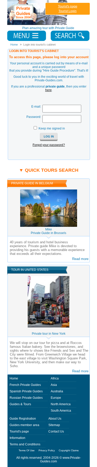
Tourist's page (67, 6)
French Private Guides (25, 385)
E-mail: (36, 106)
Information (17, 438)
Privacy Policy (47, 450)
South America (61, 410)
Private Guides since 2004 (38, 12)
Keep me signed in (52, 128)
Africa (55, 378)
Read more (80, 259)
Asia (54, 385)
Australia (57, 391)
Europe (56, 398)
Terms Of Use (27, 450)
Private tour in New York (48, 333)
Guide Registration (23, 418)
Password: (33, 117)
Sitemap (54, 425)
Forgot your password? (49, 145)
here (48, 90)
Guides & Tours (20, 404)
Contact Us (56, 431)
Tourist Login (67, 11)
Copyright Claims (69, 450)
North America (61, 404)
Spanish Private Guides (26, 391)
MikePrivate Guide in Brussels (48, 231)
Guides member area (24, 425)
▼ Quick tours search (48, 170)
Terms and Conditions (25, 444)
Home (14, 378)
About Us (54, 418)
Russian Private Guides (26, 398)
